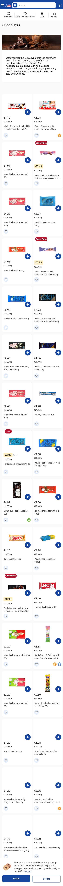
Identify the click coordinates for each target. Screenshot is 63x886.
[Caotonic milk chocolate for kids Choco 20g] (58, 689)
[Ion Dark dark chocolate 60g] (58, 833)
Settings (28, 871)
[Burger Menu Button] (2, 5)
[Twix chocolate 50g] (28, 545)
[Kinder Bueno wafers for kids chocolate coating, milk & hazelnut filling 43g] (28, 112)
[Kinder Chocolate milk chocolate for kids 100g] (58, 112)
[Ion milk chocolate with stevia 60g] (28, 641)
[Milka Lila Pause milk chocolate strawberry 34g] (58, 256)
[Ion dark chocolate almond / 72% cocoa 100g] (28, 352)
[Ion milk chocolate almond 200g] (28, 208)
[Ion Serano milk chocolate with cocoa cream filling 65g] (28, 833)
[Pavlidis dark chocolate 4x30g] (58, 545)
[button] (15, 5)
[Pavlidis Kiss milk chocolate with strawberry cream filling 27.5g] (58, 160)
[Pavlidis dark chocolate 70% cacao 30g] (58, 352)
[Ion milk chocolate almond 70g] (28, 160)
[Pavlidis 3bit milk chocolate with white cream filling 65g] (28, 593)
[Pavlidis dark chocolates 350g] (58, 208)
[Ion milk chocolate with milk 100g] (58, 497)
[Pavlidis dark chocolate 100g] (28, 449)
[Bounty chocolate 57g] (58, 401)
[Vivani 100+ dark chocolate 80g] (28, 497)
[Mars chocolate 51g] (28, 737)
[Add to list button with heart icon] (6, 135)
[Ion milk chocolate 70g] (28, 256)
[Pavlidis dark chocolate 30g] (28, 304)
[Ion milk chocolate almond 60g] (28, 689)
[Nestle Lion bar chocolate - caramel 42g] (58, 737)
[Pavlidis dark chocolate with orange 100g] (58, 449)
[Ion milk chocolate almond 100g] (28, 401)
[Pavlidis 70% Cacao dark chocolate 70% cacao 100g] (58, 304)
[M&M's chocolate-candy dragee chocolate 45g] (28, 785)
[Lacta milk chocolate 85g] (58, 593)
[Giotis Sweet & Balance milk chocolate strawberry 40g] (58, 641)
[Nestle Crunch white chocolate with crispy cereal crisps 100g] (58, 785)
